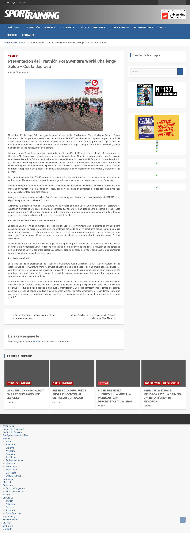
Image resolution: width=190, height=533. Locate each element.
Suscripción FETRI (15, 491)
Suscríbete (67, 27)
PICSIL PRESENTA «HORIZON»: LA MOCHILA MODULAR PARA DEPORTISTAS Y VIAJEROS (115, 396)
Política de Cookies (12, 432)
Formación (33, 27)
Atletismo (10, 444)
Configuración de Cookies (15, 435)
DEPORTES (99, 27)
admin (12, 72)
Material (50, 27)
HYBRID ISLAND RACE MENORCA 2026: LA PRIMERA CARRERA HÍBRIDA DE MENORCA (163, 396)
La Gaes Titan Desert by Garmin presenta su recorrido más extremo (33, 317)
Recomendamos (152, 383)
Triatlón (13, 56)
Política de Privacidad (13, 429)
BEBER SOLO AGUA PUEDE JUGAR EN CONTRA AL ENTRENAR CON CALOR (69, 394)
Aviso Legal (8, 426)
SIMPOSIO (12, 35)
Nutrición (25, 383)
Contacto (28, 35)
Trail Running (120, 27)
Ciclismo (10, 447)
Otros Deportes (171, 383)
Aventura (10, 451)
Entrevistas (11, 469)
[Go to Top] (183, 520)
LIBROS (162, 27)
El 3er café (11, 472)
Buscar (180, 71)
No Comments (24, 72)
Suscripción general (15, 488)
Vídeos (85, 27)
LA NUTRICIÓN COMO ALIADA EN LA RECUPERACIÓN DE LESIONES (25, 394)
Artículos (13, 27)
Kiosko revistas (143, 27)
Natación (10, 454)
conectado (36, 341)
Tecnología (11, 466)
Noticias (103, 383)
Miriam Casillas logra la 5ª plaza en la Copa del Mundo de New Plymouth (93, 317)
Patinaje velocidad (14, 460)
